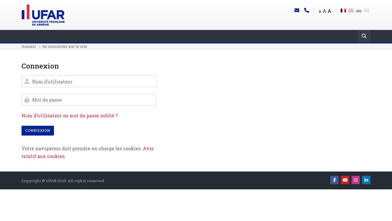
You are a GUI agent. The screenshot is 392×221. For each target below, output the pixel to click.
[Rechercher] (364, 36)
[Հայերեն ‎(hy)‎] (366, 10)
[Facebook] (334, 180)
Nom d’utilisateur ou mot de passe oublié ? (70, 116)
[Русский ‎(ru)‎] (359, 10)
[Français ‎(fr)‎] (343, 10)
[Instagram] (356, 180)
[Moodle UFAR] (43, 14)
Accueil (29, 46)
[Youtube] (345, 180)
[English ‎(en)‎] (351, 10)
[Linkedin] (366, 180)
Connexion (37, 130)
